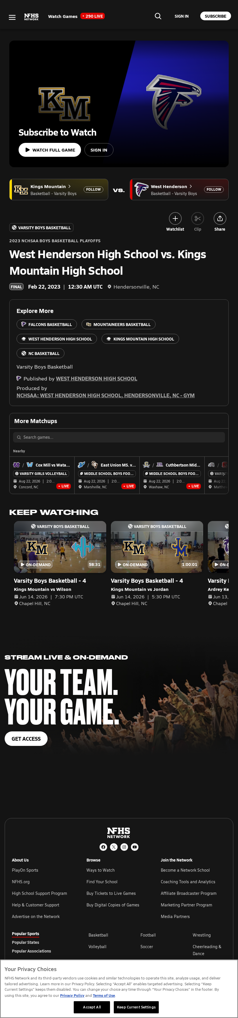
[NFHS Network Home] (31, 17)
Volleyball (98, 946)
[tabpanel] (157, 949)
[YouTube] (134, 847)
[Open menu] (12, 17)
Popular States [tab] (25, 942)
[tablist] (41, 942)
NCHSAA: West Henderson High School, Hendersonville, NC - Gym (106, 395)
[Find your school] (158, 16)
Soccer (146, 946)
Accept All (91, 1007)
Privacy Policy (72, 995)
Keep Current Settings (136, 1007)
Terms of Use (104, 995)
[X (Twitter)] (114, 847)
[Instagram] (124, 847)
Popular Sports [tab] (25, 933)
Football (148, 935)
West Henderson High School (96, 378)
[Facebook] (103, 847)
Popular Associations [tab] (31, 951)
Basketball (98, 935)
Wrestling (202, 935)
